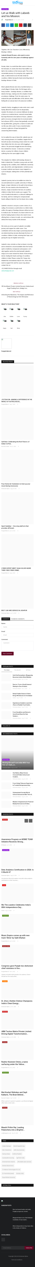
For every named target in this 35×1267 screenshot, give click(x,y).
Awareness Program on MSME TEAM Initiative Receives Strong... (17, 840)
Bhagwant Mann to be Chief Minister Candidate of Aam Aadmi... (23, 1218)
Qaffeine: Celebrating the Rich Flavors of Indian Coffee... (15, 443)
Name (3, 623)
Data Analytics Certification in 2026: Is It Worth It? (17, 871)
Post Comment (7, 653)
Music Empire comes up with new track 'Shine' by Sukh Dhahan (15, 936)
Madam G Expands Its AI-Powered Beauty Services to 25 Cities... (23, 802)
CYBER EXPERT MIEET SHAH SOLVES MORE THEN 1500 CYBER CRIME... (16, 569)
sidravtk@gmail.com (7, 271)
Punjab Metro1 (5, 404)
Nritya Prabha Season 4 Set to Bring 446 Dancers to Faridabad (22, 694)
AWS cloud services (19, 1150)
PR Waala (3, 845)
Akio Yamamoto (6, 1150)
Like (5, 316)
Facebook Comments (17, 619)
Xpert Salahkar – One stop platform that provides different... (15, 527)
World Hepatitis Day (19, 1146)
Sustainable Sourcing (8, 1158)
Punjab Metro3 (9, 20)
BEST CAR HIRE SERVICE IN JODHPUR (14, 610)
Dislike (11, 316)
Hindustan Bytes (5, 488)
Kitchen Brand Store (7, 1165)
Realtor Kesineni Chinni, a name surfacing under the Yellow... (14, 1063)
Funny (25, 316)
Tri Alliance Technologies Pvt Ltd (11, 1169)
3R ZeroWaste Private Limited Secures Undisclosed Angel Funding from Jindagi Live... (17, 287)
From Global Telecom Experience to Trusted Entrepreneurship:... (23, 784)
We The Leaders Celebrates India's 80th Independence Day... (16, 906)
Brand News (5, 9)
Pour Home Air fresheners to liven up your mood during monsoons (15, 485)
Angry (4, 328)
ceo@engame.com (6, 1133)
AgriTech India (20, 1158)
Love (18, 316)
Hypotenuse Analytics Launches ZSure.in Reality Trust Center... (22, 704)
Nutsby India (20, 1173)
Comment (4, 639)
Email (3, 631)
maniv (14, 697)
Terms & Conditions (16, 1260)
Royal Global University (8, 1177)
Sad (11, 328)
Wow (18, 328)
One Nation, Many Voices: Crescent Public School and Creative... (21, 775)
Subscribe (29, 1248)
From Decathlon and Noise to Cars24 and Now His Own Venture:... (22, 714)
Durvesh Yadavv (5, 1098)
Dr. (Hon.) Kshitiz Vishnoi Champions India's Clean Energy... (16, 1002)
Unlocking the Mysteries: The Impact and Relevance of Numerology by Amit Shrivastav (17, 296)
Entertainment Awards (8, 1162)
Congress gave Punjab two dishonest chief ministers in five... (17, 967)
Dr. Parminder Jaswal (8, 1173)
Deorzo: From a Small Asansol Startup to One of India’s (22, 685)
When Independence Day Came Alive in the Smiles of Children (23, 1227)
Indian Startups (6, 1146)
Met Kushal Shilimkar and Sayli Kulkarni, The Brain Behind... (14, 1093)
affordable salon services (24, 1162)
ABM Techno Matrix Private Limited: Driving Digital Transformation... (16, 1032)
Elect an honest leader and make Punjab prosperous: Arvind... (22, 1210)
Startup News (6, 1154)
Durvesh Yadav (5, 446)
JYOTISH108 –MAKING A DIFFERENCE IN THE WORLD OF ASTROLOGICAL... (16, 400)
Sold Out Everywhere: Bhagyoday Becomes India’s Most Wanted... (23, 676)
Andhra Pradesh (17, 1154)
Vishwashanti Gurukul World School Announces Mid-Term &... (23, 793)
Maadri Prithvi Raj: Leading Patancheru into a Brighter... (13, 1128)
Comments (5, 619)
